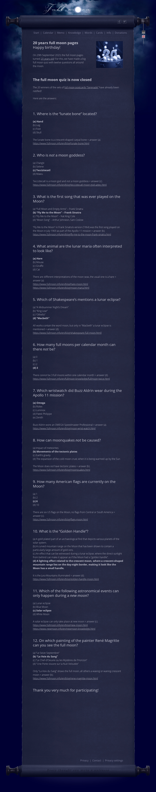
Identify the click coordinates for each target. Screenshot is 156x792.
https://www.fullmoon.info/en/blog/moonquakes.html (61, 470)
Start (36, 32)
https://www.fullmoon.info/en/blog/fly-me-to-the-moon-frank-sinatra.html (72, 234)
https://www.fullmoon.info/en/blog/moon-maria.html (61, 287)
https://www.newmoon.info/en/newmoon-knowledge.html (64, 628)
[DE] (143, 32)
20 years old (47, 58)
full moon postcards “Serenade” (81, 87)
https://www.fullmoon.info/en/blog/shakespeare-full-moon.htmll (67, 332)
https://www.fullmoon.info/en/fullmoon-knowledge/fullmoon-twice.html (71, 378)
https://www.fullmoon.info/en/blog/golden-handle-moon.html (66, 579)
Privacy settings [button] (114, 760)
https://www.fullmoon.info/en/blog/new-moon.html (60, 625)
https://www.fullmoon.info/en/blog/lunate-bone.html (61, 143)
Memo (60, 32)
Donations (121, 32)
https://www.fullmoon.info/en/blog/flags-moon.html (60, 519)
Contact (96, 760)
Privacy (84, 760)
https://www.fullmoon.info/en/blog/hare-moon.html (60, 284)
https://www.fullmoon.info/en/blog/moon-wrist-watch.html (64, 428)
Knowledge (74, 32)
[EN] (143, 36)
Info (109, 32)
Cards (99, 32)
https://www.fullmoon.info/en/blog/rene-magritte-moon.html (65, 678)
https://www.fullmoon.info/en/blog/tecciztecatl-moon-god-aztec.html (70, 185)
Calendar (48, 32)
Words (88, 32)
